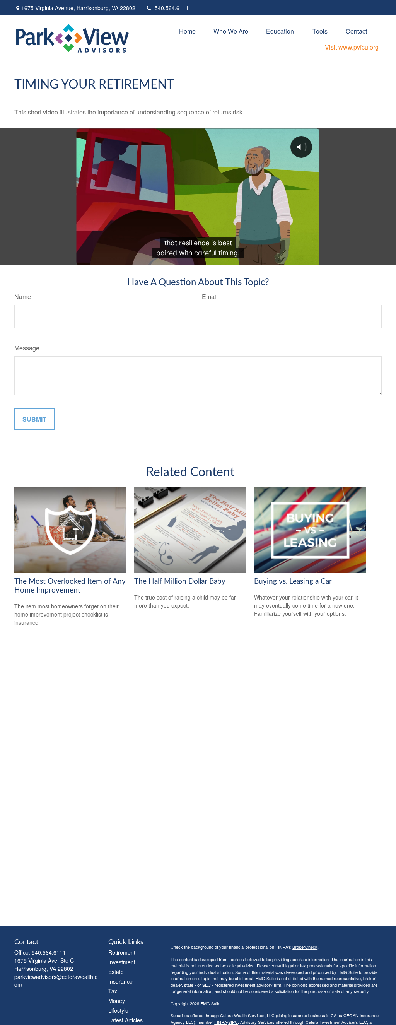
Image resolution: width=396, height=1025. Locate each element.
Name (22, 296)
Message (26, 347)
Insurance (120, 981)
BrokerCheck (304, 947)
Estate (116, 971)
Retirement (121, 952)
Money (116, 1001)
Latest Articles (125, 1020)
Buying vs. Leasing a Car (293, 581)
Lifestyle (118, 1010)
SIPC (233, 1022)
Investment (121, 962)
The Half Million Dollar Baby (179, 581)
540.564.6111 (172, 8)
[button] (187, 31)
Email (210, 296)
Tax (112, 991)
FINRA (220, 1022)
